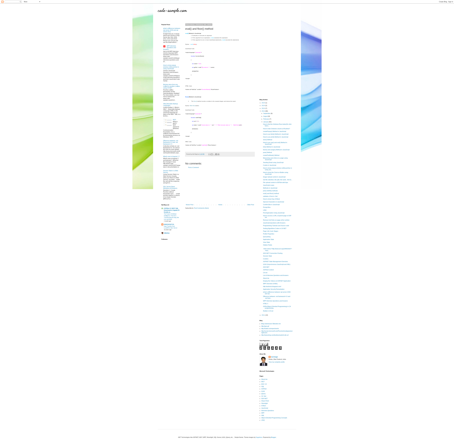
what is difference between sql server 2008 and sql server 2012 (171, 30)
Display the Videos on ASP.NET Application (277, 281)
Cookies (265, 259)
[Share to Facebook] (216, 154)
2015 (263, 103)
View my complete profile (277, 362)
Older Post (250, 205)
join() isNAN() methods (270, 191)
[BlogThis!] (212, 154)
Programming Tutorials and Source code (276, 225)
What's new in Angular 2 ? (171, 156)
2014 (263, 105)
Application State (268, 239)
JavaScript (264, 408)
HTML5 (263, 406)
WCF (174, 120)
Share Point (265, 401)
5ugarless (259, 437)
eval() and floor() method (271, 193)
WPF (262, 413)
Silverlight (264, 403)
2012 (263, 111)
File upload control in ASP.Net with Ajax (275, 182)
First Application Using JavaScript (273, 213)
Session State (267, 256)
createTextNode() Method (271, 155)
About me (266, 278)
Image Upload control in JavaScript (274, 177)
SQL (262, 386)
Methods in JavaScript (270, 188)
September (267, 113)
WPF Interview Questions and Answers (169, 47)
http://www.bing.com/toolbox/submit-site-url (275, 335)
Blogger (273, 437)
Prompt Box (267, 207)
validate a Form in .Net (270, 196)
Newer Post (189, 205)
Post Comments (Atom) (201, 208)
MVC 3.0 (264, 384)
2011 (263, 315)
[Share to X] (214, 154)
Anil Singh (274, 357)
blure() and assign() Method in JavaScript (276, 150)
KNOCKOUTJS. (169, 224)
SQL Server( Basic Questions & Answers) (170, 187)
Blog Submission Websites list (271, 324)
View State (266, 242)
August (265, 116)
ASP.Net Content (268, 270)
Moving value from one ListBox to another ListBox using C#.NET (171, 86)
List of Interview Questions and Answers (275, 275)
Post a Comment (193, 167)
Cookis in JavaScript (269, 165)
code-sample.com (172, 10)
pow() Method (267, 152)
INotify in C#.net (268, 311)
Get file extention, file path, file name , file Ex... (277, 180)
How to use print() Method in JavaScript (275, 137)
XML (262, 415)
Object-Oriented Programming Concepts (274, 418)
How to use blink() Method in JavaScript (275, 134)
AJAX (263, 391)
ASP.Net (263, 389)
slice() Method (267, 140)
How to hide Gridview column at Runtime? (276, 129)
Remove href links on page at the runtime (276, 220)
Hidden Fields (267, 245)
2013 (263, 108)
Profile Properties (268, 234)
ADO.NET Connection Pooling (272, 253)
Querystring (267, 237)
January (266, 122)
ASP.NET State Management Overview (275, 261)
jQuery (263, 394)
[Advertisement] (220, 186)
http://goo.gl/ (265, 326)
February (266, 119)
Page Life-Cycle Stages (270, 231)
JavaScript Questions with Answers (274, 223)
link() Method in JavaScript (271, 147)
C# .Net (263, 396)
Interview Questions (267, 410)
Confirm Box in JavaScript (271, 204)
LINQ (264, 210)
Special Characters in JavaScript (273, 202)
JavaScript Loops (268, 185)
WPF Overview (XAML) (270, 283)
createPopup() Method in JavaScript (274, 131)
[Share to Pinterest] (218, 154)
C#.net (265, 273)
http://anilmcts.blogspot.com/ (272, 286)
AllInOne (167, 233)
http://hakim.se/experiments (270, 328)
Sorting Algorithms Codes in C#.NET (274, 228)
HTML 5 (265, 303)
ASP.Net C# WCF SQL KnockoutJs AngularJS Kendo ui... (171, 210)
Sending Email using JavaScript (273, 162)
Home (220, 205)
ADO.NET (266, 267)
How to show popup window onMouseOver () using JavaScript (171, 66)
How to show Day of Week (271, 199)
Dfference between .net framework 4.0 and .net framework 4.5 (170, 142)
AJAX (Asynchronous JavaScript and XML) (276, 264)
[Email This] (209, 154)
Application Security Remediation (273, 289)
